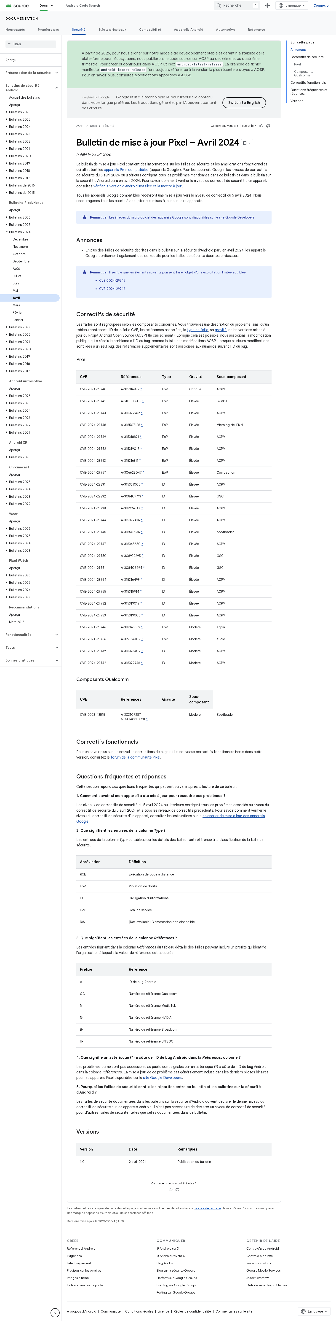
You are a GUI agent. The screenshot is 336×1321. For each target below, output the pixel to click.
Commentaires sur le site (234, 1311)
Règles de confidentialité (192, 1311)
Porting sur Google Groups (176, 1292)
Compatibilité (150, 29)
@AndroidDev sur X (171, 1256)
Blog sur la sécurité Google (176, 1270)
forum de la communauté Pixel (135, 757)
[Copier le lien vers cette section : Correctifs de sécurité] (139, 315)
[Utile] (261, 125)
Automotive (225, 29)
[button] (27, 72)
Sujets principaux (112, 29)
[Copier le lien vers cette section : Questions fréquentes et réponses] (171, 777)
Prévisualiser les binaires (84, 1270)
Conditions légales (139, 1311)
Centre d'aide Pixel (259, 1256)
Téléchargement (79, 1263)
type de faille (197, 330)
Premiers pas (48, 29)
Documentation (21, 18)
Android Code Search (83, 5)
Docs (44, 5)
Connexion (322, 5)
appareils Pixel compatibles (126, 169)
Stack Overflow (257, 1278)
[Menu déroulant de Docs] (54, 5)
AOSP (80, 126)
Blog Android (166, 1263)
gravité (221, 330)
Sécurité (79, 29)
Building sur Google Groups (176, 1285)
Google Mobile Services (263, 1270)
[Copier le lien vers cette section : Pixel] (91, 360)
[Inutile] (268, 125)
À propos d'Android (81, 1311)
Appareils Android (188, 29)
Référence (256, 29)
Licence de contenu (207, 1208)
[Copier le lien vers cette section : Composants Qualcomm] (133, 680)
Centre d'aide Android (262, 1248)
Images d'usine (78, 1278)
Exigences (74, 1256)
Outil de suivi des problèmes (266, 1285)
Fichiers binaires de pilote (85, 1285)
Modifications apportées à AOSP (162, 75)
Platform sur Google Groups (177, 1278)
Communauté (111, 1311)
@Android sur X (168, 1248)
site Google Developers (236, 217)
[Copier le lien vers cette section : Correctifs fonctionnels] (142, 742)
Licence (163, 1311)
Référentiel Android (81, 1248)
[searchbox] (30, 44)
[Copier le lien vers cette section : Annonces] (107, 240)
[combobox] (237, 5)
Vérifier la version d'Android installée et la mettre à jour (137, 186)
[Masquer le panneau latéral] (55, 1312)
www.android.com (260, 1263)
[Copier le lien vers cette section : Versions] (103, 1132)
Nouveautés (15, 29)
